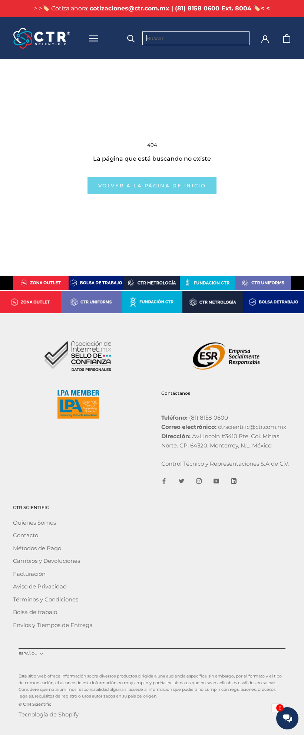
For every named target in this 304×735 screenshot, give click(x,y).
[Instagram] (199, 480)
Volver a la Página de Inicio (152, 185)
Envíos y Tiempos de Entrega (53, 625)
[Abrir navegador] (93, 38)
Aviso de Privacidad (40, 586)
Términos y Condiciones (45, 599)
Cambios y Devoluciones (46, 560)
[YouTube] (216, 480)
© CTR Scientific (35, 704)
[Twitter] (181, 480)
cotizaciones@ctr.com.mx (129, 8)
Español (28, 653)
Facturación (29, 573)
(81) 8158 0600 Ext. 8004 (213, 8)
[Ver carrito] (287, 38)
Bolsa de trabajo (35, 612)
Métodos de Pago (37, 548)
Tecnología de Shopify (49, 714)
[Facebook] (164, 480)
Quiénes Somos (34, 522)
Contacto (25, 535)
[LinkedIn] (234, 480)
